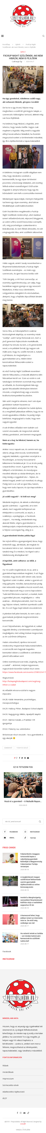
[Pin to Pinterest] (25, 758)
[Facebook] (17, 1113)
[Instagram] (21, 1113)
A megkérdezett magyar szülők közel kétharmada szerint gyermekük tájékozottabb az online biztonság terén (30, 882)
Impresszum (8, 1078)
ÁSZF (5, 1098)
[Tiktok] (28, 1113)
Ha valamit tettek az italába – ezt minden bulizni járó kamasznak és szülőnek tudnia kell (31, 937)
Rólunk (5, 1065)
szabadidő (8, 748)
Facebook (7, 951)
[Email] (24, 1113)
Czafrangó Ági (17, 61)
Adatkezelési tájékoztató (14, 1091)
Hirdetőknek (8, 1072)
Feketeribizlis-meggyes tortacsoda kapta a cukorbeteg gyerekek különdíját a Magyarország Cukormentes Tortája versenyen (31, 860)
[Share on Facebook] (19, 758)
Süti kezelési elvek (11, 1085)
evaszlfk (23, 1124)
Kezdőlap (6, 44)
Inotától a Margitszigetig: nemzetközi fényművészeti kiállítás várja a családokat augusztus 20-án (31, 901)
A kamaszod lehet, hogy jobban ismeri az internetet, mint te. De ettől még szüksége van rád (31, 919)
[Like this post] (16, 758)
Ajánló (17, 44)
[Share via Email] (28, 758)
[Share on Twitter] (22, 758)
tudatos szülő (22, 748)
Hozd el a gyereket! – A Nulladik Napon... (23, 801)
